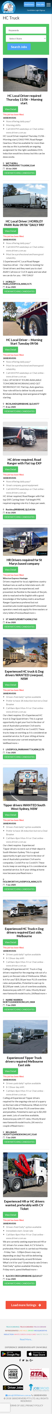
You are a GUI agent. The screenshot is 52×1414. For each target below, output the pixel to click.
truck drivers (26, 1327)
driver (31, 1330)
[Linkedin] (27, 1360)
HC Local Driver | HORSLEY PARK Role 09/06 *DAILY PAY (24, 223)
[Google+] (31, 1360)
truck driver (40, 1327)
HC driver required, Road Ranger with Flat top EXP (24, 461)
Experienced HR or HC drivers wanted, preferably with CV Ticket (24, 1204)
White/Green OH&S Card (25, 1334)
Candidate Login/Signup (36, 10)
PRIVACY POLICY (34, 1405)
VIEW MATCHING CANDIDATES (19, 173)
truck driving (12, 1327)
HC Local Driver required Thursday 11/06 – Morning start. (24, 99)
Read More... (26, 1339)
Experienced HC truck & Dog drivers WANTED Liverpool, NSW (24, 675)
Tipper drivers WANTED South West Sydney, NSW (24, 806)
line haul (23, 1330)
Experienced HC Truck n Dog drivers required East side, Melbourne (24, 932)
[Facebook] (20, 1360)
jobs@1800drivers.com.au (19, 1395)
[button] (29, 4)
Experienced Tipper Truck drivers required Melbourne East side (24, 1061)
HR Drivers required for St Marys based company (24, 561)
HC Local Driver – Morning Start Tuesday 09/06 (24, 341)
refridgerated (11, 1330)
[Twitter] (23, 1360)
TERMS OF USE (16, 1405)
